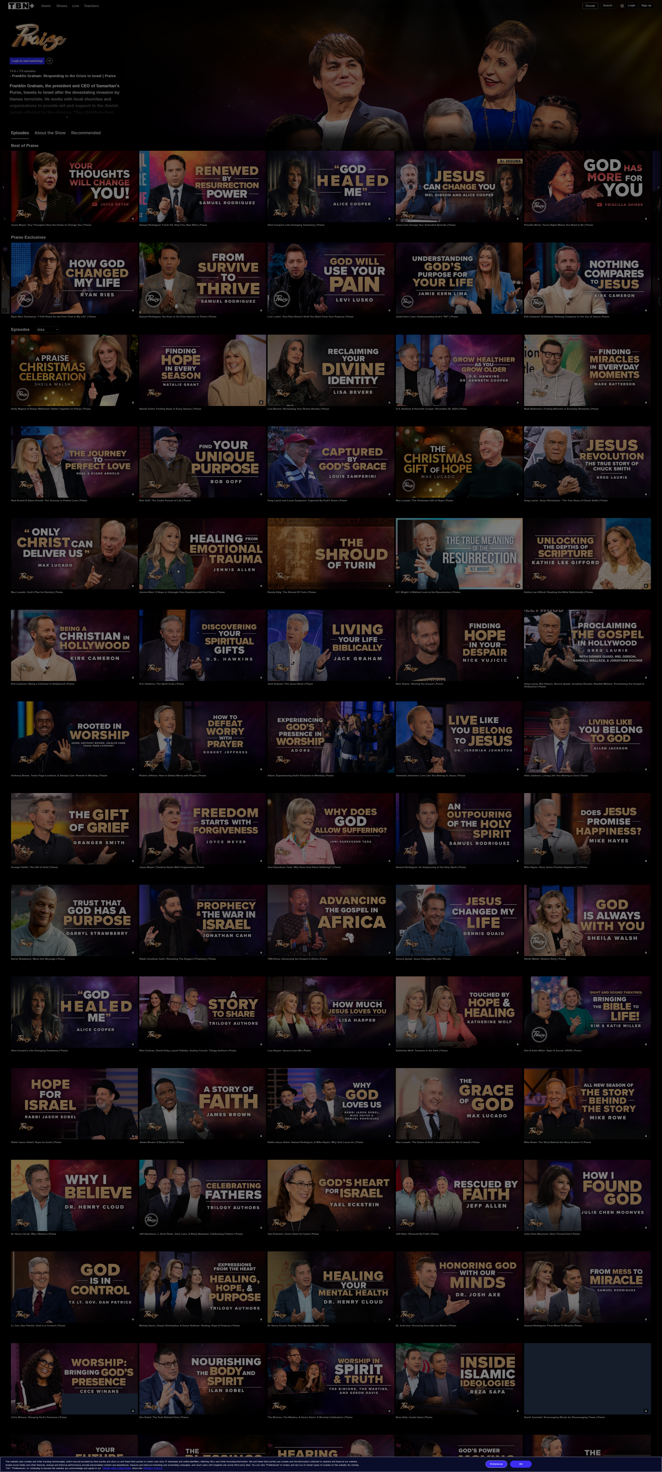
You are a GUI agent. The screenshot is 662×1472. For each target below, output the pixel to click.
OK (521, 1464)
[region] (331, 1464)
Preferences (496, 1464)
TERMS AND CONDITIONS (117, 1468)
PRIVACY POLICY (153, 1468)
